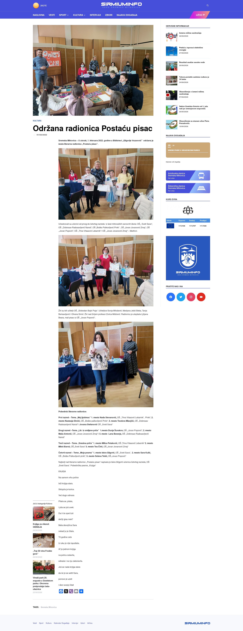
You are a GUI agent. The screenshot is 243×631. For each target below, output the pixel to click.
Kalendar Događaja (61, 623)
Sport (62, 14)
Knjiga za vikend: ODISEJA (41, 525)
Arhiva (89, 623)
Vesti (52, 14)
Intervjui (95, 14)
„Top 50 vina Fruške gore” (42, 552)
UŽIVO (199, 14)
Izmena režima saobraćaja (190, 33)
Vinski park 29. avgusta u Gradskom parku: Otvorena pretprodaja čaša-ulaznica (43, 583)
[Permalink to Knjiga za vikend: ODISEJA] (44, 513)
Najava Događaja (127, 14)
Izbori (108, 14)
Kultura (78, 14)
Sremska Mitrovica (49, 607)
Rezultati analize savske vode (192, 62)
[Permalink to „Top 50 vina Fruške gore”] (44, 540)
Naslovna (38, 14)
